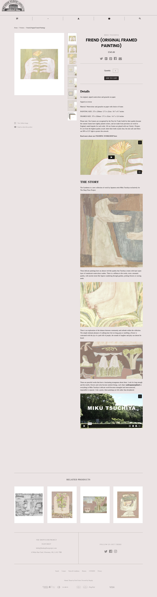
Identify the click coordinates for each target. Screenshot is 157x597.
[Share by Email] (120, 58)
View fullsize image (21, 123)
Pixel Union (77, 580)
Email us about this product (23, 127)
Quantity (107, 71)
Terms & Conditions (73, 571)
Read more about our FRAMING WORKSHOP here (98, 136)
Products (22, 28)
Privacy (100, 571)
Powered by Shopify (87, 580)
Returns (84, 571)
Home (16, 28)
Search (57, 571)
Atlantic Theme (68, 580)
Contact (64, 571)
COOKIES (92, 571)
